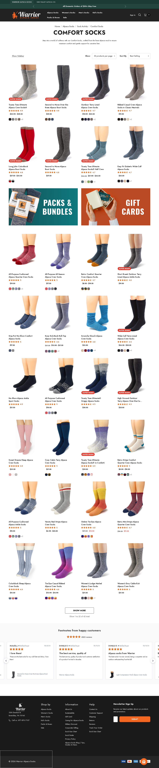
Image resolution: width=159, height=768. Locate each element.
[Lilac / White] (16, 288)
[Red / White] (10, 288)
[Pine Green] (52, 351)
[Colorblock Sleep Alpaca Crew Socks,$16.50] (25, 561)
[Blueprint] (49, 351)
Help (92, 704)
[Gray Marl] (13, 119)
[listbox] (139, 56)
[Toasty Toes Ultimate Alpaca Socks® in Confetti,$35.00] (97, 438)
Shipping (92, 716)
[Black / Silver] (82, 474)
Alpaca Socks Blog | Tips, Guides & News (75, 743)
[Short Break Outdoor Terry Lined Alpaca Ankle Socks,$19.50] (134, 252)
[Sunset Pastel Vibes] (91, 536)
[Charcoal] (49, 119)
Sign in (132, 15)
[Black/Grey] (13, 181)
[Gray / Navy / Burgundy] (119, 474)
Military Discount (71, 724)
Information (71, 704)
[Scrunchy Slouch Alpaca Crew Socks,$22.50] (97, 314)
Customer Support (96, 713)
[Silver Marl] (16, 119)
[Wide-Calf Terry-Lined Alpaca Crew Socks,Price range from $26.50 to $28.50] (134, 314)
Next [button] (125, 6)
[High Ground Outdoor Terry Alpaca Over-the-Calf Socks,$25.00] (134, 376)
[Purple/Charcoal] (85, 598)
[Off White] (128, 119)
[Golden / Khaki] (85, 474)
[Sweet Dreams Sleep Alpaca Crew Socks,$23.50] (25, 438)
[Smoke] (91, 119)
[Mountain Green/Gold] (49, 474)
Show (87, 56)
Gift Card (68, 716)
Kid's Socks (45, 720)
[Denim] (52, 119)
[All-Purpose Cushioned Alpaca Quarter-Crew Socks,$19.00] (25, 252)
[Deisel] (91, 350)
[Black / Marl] (55, 288)
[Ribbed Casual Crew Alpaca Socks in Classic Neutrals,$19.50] (134, 83)
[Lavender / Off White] (16, 598)
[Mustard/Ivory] (91, 598)
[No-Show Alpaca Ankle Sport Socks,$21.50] (25, 376)
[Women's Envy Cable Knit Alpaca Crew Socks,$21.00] (134, 561)
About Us (68, 709)
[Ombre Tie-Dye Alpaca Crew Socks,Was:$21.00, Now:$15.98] (97, 499)
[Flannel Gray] (125, 119)
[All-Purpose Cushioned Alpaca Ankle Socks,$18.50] (25, 499)
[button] (6, 660)
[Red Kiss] (55, 351)
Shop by (45, 704)
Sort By (123, 56)
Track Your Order (95, 728)
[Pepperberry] (85, 350)
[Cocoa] (46, 119)
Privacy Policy (70, 739)
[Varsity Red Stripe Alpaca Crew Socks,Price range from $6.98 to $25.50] (61, 499)
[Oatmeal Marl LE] (19, 119)
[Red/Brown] (10, 181)
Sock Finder (69, 735)
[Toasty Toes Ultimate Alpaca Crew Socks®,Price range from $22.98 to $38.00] (25, 83)
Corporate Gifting (71, 728)
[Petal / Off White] (91, 474)
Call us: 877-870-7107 (20, 720)
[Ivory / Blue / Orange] (122, 474)
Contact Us (93, 709)
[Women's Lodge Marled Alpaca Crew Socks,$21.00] (97, 561)
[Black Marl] (10, 119)
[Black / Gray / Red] (125, 474)
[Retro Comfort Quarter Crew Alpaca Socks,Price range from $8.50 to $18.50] (97, 252)
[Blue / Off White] (10, 598)
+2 (95, 119)
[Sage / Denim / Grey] (128, 474)
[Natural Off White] (85, 181)
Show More (79, 610)
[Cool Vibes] (82, 536)
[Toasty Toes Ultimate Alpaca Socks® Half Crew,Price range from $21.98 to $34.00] (97, 144)
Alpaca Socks (46, 709)
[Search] (139, 15)
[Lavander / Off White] (88, 474)
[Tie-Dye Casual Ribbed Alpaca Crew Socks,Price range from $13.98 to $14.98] (61, 561)
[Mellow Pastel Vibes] (88, 536)
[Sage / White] (13, 288)
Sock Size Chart (71, 731)
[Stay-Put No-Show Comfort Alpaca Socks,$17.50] (25, 314)
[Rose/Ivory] (88, 598)
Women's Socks (47, 713)
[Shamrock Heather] (88, 181)
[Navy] (85, 119)
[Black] (82, 119)
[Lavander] (88, 350)
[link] (62, 675)
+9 (22, 119)
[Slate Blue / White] (19, 288)
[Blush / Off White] (13, 598)
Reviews (92, 724)
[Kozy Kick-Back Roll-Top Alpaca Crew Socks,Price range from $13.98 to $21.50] (61, 314)
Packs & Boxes (46, 724)
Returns (92, 720)
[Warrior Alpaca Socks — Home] (26, 15)
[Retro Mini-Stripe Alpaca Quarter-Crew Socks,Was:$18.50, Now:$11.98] (134, 499)
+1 (94, 182)
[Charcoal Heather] (91, 181)
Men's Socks (45, 716)
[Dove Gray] (16, 474)
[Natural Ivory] (13, 474)
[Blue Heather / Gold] (82, 288)
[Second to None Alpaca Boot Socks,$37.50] (61, 144)
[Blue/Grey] (82, 598)
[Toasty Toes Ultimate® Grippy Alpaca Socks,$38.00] (97, 376)
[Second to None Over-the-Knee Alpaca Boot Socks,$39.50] (61, 83)
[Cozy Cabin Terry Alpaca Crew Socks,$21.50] (61, 438)
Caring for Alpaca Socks (74, 720)
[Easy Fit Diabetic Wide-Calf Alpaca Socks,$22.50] (134, 144)
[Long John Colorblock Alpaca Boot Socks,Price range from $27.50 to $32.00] (25, 144)
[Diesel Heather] (82, 181)
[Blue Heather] (10, 350)
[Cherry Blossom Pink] (10, 474)
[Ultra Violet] (46, 351)
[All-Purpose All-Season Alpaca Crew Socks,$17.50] (61, 252)
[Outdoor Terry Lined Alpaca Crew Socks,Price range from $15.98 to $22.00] (97, 83)
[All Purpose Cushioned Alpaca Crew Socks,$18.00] (61, 376)
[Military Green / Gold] (85, 288)
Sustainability (69, 713)
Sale (42, 728)
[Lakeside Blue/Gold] (46, 474)
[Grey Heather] (13, 350)
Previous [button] (33, 6)
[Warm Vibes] (85, 536)
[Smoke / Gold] (88, 288)
